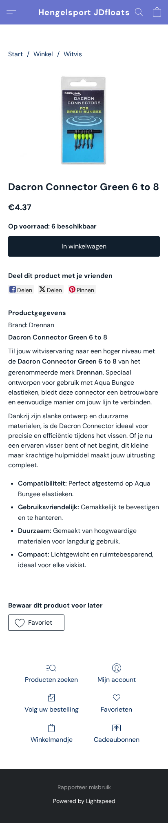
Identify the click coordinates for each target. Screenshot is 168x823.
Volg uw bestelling (51, 709)
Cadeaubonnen (116, 739)
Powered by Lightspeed (84, 801)
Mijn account (116, 679)
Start (15, 54)
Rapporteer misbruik (84, 787)
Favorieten (116, 709)
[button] (84, 12)
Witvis (73, 54)
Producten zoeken (51, 679)
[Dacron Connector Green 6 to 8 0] (84, 118)
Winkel (43, 54)
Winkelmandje (52, 739)
